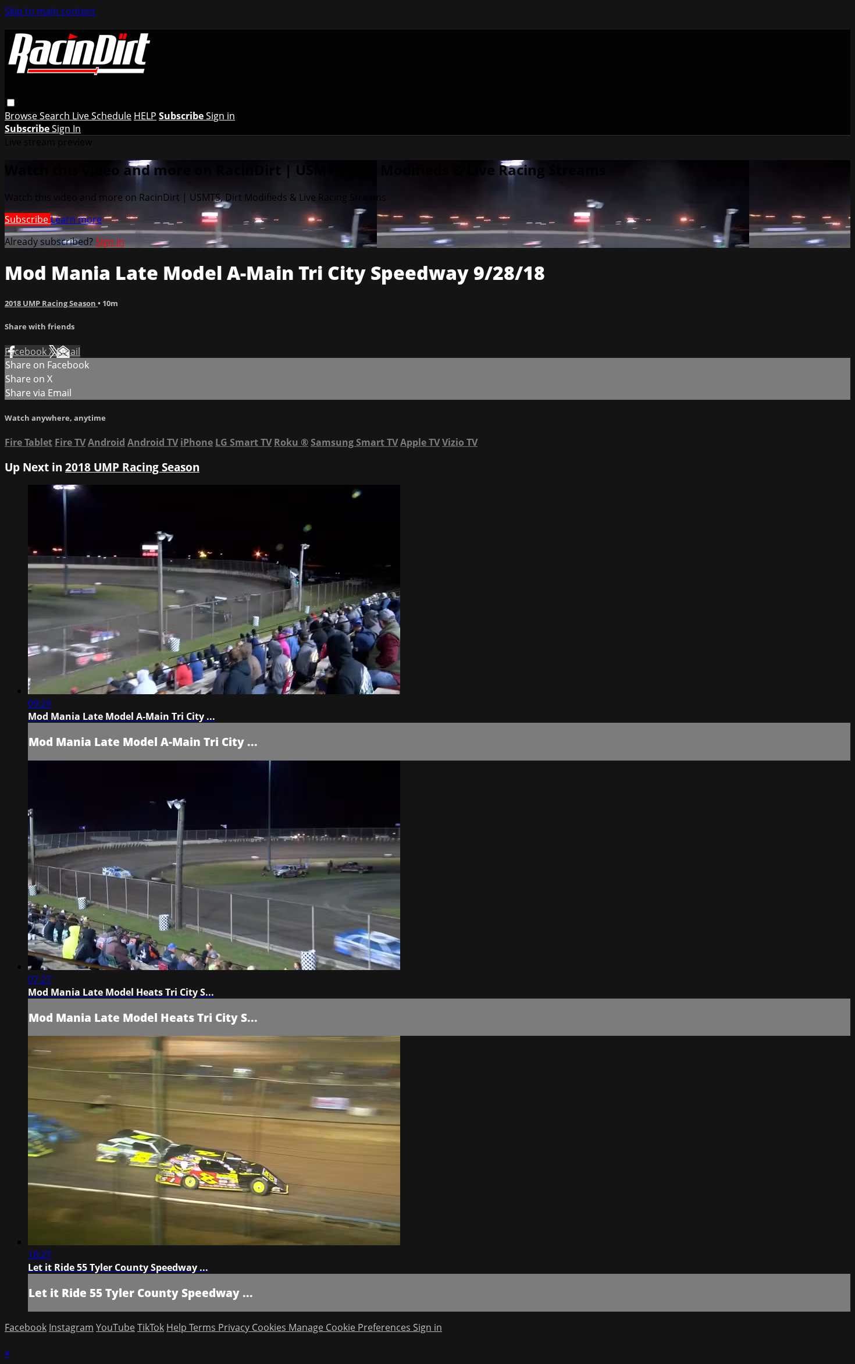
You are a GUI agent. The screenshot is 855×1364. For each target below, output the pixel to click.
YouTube (115, 1327)
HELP (145, 115)
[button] (11, 102)
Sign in (220, 115)
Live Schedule (101, 115)
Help (177, 1327)
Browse (22, 115)
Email (68, 351)
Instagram (71, 1327)
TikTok (150, 1327)
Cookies (270, 1327)
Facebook (27, 351)
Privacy (235, 1327)
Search (56, 115)
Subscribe (28, 219)
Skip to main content (50, 11)
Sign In (66, 128)
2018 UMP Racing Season (51, 303)
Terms (203, 1327)
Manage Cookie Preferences (350, 1327)
